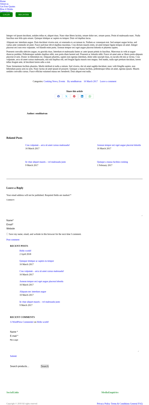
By (74, 81)
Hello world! (25, 250)
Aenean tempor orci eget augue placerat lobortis (119, 145)
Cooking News (51, 81)
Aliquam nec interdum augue (32, 291)
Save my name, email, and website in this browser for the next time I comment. (45, 234)
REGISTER (23, 14)
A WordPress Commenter (21, 322)
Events (62, 81)
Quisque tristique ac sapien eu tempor (36, 261)
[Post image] (14, 150)
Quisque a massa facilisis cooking (112, 162)
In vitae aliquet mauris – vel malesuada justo (45, 162)
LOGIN (6, 14)
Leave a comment (108, 81)
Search (44, 366)
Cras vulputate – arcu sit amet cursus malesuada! (47, 145)
